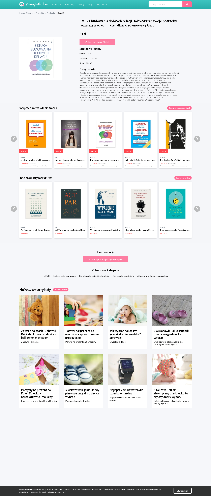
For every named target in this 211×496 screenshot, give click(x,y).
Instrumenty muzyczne (64, 275)
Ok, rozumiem (182, 491)
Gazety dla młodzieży (123, 275)
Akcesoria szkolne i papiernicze (152, 275)
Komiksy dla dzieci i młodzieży (94, 275)
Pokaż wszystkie (61, 290)
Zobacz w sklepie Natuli (97, 42)
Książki (46, 275)
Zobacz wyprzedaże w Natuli (179, 108)
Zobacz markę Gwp (183, 178)
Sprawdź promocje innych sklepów (105, 259)
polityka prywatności (56, 492)
